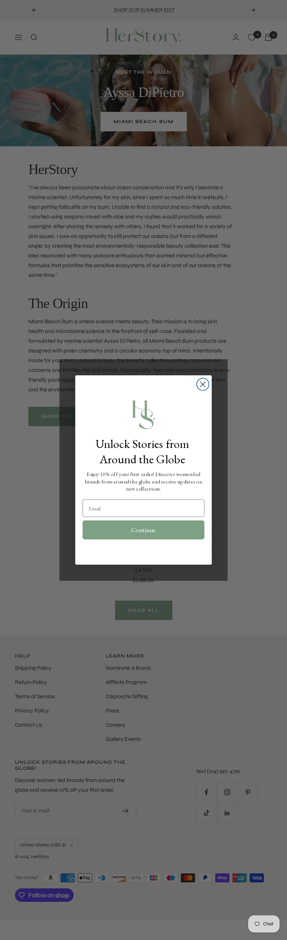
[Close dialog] (203, 384)
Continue (143, 530)
